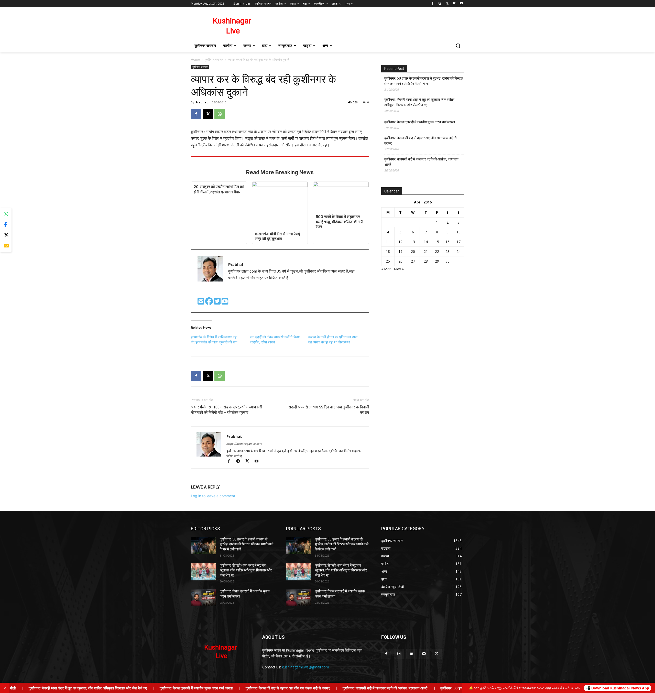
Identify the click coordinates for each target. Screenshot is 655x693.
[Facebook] (433, 4)
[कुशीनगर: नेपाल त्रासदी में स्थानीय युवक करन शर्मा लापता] (203, 597)
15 (437, 241)
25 (388, 261)
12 (400, 241)
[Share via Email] (6, 246)
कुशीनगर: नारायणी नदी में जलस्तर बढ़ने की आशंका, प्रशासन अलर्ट (421, 162)
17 (458, 241)
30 (447, 261)
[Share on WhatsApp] (6, 214)
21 (426, 251)
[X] (447, 4)
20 (413, 251)
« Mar (386, 268)
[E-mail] (201, 302)
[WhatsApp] (219, 114)
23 (447, 251)
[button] (458, 45)
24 (458, 251)
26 (400, 261)
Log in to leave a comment (213, 496)
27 (413, 261)
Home (195, 59)
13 (413, 241)
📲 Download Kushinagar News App (617, 688)
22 (437, 251)
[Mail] (411, 654)
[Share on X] (6, 235)
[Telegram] (240, 461)
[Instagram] (440, 4)
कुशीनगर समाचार (214, 59)
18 (388, 251)
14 (426, 241)
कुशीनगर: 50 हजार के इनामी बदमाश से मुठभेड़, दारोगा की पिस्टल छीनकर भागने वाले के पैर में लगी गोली (423, 81)
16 (447, 241)
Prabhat (201, 102)
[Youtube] (461, 4)
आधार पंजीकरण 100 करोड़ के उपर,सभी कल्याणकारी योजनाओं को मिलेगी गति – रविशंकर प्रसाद (226, 410)
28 (426, 261)
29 (437, 261)
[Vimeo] (454, 4)
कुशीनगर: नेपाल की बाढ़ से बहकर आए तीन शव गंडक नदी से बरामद (420, 140)
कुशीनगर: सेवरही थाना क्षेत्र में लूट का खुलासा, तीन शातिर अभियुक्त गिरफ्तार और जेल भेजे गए (419, 102)
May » (399, 268)
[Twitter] (218, 302)
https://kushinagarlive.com (244, 444)
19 (400, 251)
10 (458, 232)
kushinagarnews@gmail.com (305, 667)
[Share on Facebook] (6, 225)
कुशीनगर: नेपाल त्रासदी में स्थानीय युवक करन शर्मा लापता (419, 122)
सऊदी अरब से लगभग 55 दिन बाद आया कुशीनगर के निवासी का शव (328, 410)
